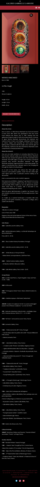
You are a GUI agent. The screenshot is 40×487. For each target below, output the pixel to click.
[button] (31, 15)
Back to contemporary (8, 120)
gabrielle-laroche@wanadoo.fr (20, 476)
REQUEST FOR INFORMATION (11, 114)
